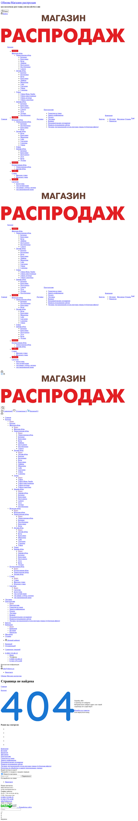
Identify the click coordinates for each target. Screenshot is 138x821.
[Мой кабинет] (2, 372)
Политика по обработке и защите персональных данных (21, 768)
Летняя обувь (23, 454)
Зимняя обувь (23, 493)
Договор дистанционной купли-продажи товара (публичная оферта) (26, 766)
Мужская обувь (19, 512)
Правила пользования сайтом (12, 764)
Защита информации (8, 760)
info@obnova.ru (8, 669)
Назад (11, 421)
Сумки (16, 580)
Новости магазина (10, 774)
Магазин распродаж (14, 676)
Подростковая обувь (21, 570)
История (4, 751)
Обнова (3, 676)
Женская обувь (19, 429)
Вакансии (4, 752)
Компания (13, 628)
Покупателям (14, 605)
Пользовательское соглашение (12, 762)
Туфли (20, 479)
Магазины (4, 754)
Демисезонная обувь (25, 435)
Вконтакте (9, 672)
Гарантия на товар (7, 758)
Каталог (12, 423)
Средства (17, 590)
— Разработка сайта (24, 807)
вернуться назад (83, 712)
